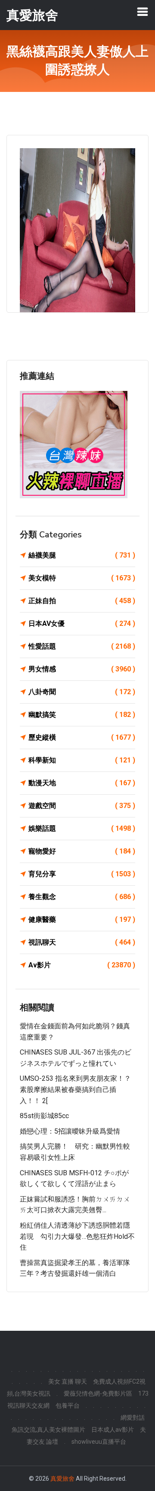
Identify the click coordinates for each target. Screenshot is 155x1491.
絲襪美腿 (81, 555)
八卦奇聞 (81, 692)
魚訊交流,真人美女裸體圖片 (48, 1429)
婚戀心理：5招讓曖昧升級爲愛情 (70, 1131)
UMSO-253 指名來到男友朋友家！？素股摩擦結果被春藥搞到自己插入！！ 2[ (75, 1089)
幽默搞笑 (81, 714)
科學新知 (81, 760)
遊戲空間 (81, 806)
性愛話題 (81, 646)
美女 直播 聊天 (67, 1381)
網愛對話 (133, 1417)
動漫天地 (81, 783)
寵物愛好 (81, 851)
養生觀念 (81, 897)
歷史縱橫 (81, 737)
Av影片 (81, 965)
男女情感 (81, 669)
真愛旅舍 (62, 1478)
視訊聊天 (81, 942)
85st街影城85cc (44, 1116)
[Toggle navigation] (142, 12)
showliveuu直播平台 (98, 1441)
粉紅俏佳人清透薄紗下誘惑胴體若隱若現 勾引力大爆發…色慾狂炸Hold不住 (77, 1236)
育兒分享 (81, 874)
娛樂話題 (81, 828)
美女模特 (81, 578)
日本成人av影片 (112, 1429)
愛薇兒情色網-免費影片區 (98, 1393)
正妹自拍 (81, 601)
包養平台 (68, 1405)
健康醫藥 (81, 919)
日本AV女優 (81, 623)
